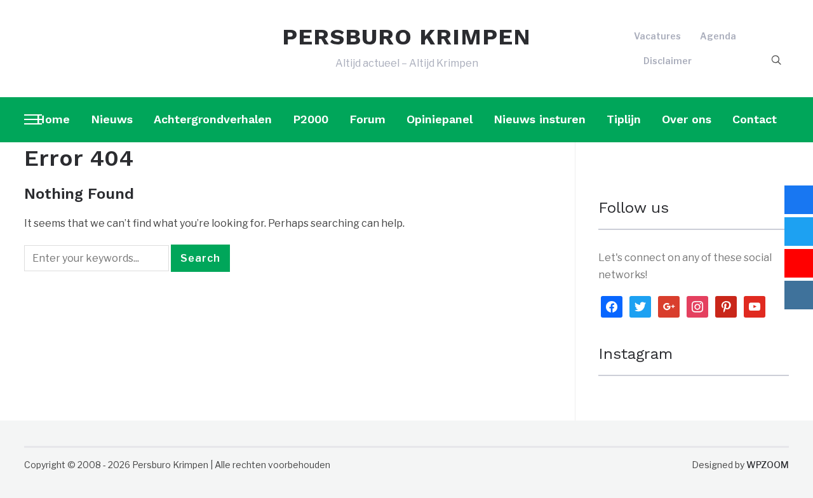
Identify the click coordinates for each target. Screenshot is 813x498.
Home (53, 119)
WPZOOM (767, 464)
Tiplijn (624, 119)
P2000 (310, 119)
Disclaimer (667, 60)
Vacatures (657, 35)
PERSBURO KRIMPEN (406, 36)
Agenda (718, 35)
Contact (754, 119)
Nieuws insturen (540, 119)
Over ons (686, 119)
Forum (367, 119)
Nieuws (112, 119)
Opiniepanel (439, 119)
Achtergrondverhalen (213, 119)
